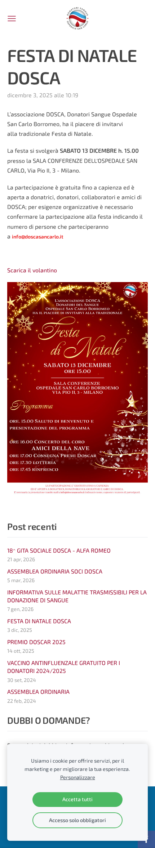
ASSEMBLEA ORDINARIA (38, 691)
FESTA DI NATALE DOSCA (39, 620)
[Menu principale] (12, 18)
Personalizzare (77, 777)
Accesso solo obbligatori (77, 820)
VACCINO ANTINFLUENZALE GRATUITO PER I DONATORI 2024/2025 (63, 666)
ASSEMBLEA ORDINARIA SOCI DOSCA (54, 571)
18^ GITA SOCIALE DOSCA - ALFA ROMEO (59, 550)
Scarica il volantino (32, 270)
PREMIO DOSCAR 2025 (36, 641)
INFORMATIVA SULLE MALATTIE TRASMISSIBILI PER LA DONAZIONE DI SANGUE (77, 596)
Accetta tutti (77, 799)
